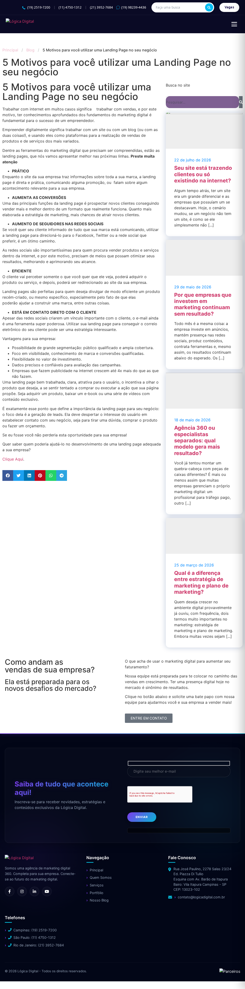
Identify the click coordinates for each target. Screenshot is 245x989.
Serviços (97, 885)
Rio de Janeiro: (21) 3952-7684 (38, 945)
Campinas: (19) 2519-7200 (35, 930)
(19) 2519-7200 (38, 7)
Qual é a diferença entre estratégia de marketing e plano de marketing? (201, 582)
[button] (7, 475)
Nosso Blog (99, 900)
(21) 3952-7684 (101, 7)
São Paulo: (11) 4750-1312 (34, 937)
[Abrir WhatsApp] (12, 977)
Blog (30, 50)
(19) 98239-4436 (133, 7)
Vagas (229, 7)
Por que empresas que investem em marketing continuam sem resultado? (202, 304)
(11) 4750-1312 (70, 7)
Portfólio (96, 893)
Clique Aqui (12, 459)
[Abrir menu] (234, 24)
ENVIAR (142, 817)
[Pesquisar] (209, 7)
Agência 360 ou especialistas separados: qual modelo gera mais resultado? (197, 440)
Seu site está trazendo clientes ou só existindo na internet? (203, 174)
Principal (10, 50)
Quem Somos (101, 877)
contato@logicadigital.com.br (201, 897)
